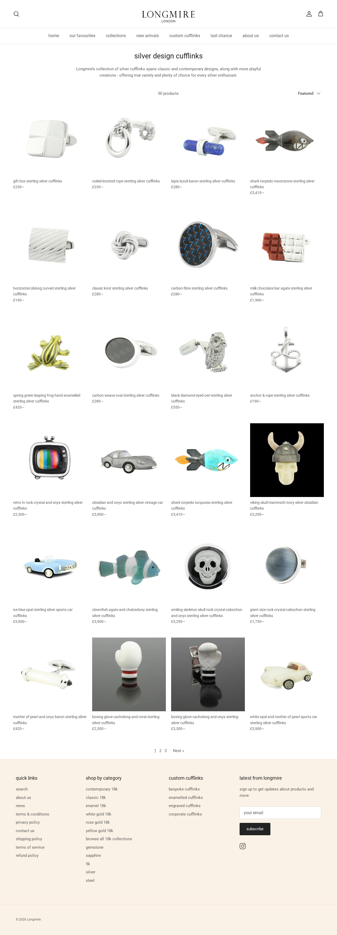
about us (250, 35)
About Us (23, 797)
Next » (178, 750)
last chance (221, 35)
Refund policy (27, 855)
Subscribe (255, 829)
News (20, 805)
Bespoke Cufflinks (184, 789)
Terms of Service (30, 847)
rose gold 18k (98, 822)
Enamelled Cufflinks (186, 797)
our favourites (82, 35)
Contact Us (25, 830)
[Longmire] (168, 13)
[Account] (308, 14)
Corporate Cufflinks (185, 814)
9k (88, 864)
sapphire (93, 855)
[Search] (16, 14)
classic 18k (96, 797)
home (53, 35)
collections (116, 35)
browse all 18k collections (109, 839)
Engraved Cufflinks (185, 805)
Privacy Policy (28, 822)
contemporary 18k (102, 789)
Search (22, 789)
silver (90, 872)
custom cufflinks (184, 35)
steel (90, 880)
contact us (279, 35)
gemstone (94, 847)
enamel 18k (96, 805)
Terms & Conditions (32, 814)
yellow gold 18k (99, 830)
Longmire (34, 919)
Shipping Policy (29, 839)
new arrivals (147, 35)
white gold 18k (98, 814)
